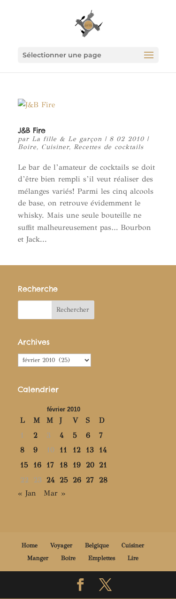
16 (37, 464)
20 (90, 464)
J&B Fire (31, 130)
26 (77, 479)
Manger (37, 558)
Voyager (61, 545)
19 (77, 464)
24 (50, 479)
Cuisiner (55, 147)
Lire (133, 558)
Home (30, 545)
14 (103, 449)
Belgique (97, 545)
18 (64, 464)
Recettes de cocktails (109, 147)
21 (103, 464)
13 (90, 449)
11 (63, 449)
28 (103, 479)
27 (90, 479)
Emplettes (101, 558)
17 (50, 464)
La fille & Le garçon (67, 139)
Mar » (54, 493)
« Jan (27, 493)
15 (24, 464)
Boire (27, 147)
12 (77, 449)
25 (64, 479)
